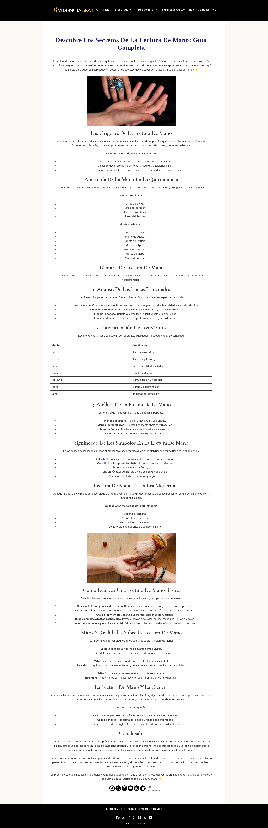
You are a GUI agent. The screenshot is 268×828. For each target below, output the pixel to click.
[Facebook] (112, 788)
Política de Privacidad (137, 809)
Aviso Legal (156, 809)
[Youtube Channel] (150, 817)
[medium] (139, 817)
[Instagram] (124, 788)
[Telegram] (143, 788)
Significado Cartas (173, 9)
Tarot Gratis (120, 9)
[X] (118, 788)
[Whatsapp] (136, 788)
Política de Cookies (115, 809)
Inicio (106, 9)
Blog (191, 9)
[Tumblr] (145, 817)
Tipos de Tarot (145, 9)
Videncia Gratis (130, 823)
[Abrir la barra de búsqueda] (214, 10)
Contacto (204, 9)
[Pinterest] (130, 788)
